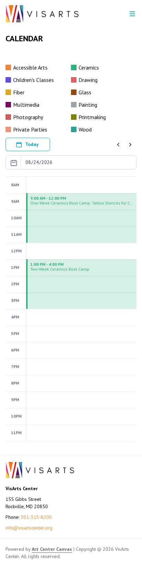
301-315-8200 (36, 517)
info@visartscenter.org (29, 528)
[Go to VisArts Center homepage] (42, 13)
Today (32, 144)
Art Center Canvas (52, 549)
